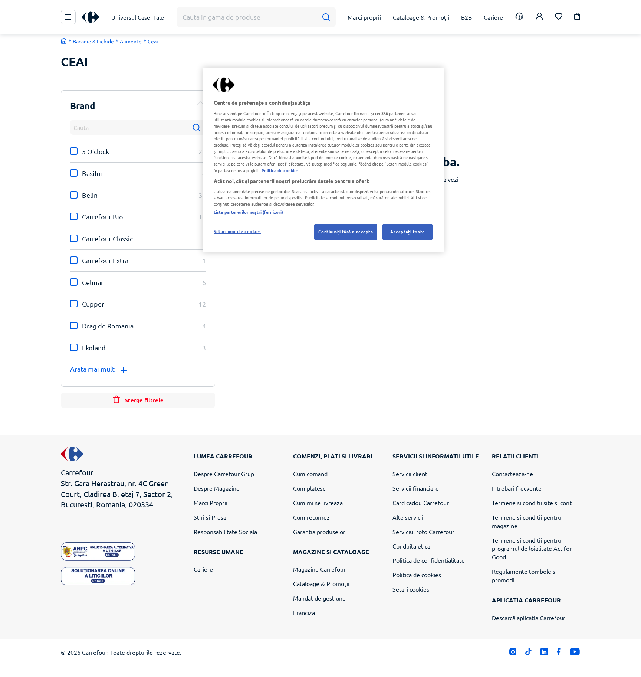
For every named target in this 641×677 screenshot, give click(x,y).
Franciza (304, 612)
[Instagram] (512, 653)
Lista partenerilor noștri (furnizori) (248, 212)
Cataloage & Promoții (321, 583)
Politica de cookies (416, 574)
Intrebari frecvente (517, 488)
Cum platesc (309, 488)
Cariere (203, 569)
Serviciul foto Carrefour (423, 531)
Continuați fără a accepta (345, 232)
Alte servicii (407, 517)
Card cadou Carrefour (420, 502)
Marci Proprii (210, 502)
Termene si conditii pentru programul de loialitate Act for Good (532, 548)
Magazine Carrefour (319, 569)
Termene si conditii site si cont (532, 502)
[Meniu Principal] (68, 17)
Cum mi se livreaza (318, 502)
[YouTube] (574, 653)
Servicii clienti (410, 473)
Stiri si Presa (210, 517)
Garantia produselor (319, 531)
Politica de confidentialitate (428, 560)
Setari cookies (410, 589)
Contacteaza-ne (512, 473)
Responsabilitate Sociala (225, 531)
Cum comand (310, 473)
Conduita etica (411, 546)
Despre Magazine (217, 488)
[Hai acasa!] (64, 41)
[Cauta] (326, 17)
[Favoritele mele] (558, 17)
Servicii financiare (415, 488)
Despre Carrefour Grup (224, 473)
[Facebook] (559, 653)
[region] (323, 160)
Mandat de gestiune (319, 598)
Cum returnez (311, 517)
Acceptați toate (407, 232)
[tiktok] (528, 653)
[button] (577, 17)
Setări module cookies (237, 231)
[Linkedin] (544, 653)
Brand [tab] (82, 105)
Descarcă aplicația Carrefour (528, 617)
